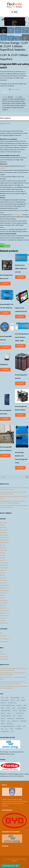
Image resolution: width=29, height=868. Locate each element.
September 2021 (4, 543)
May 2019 (2, 575)
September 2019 (4, 568)
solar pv (3, 723)
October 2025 (3, 538)
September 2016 (4, 616)
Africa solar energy (15, 697)
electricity (3, 703)
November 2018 (4, 585)
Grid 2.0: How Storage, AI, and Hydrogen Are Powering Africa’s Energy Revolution (13, 506)
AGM (23, 697)
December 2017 (4, 603)
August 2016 (3, 618)
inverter (3, 713)
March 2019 (3, 578)
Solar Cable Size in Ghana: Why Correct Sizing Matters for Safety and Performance (14, 489)
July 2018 (2, 595)
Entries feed (3, 654)
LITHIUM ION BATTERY (19, 713)
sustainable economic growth (8, 726)
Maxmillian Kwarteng (6, 716)
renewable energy (20, 718)
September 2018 (4, 590)
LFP (3, 105)
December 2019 (4, 565)
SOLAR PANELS (23, 721)
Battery (13, 700)
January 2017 (3, 608)
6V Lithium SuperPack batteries (16, 99)
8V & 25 (4, 101)
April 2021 (2, 545)
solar (8, 721)
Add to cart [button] (5, 347)
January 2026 (3, 533)
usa (6, 729)
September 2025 (4, 540)
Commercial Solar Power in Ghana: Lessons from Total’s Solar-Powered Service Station (12, 502)
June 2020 (2, 555)
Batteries (10, 97)
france (25, 705)
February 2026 (3, 530)
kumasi (8, 713)
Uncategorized (4, 641)
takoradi (19, 726)
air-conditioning (5, 700)
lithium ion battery (15, 105)
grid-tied (15, 710)
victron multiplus (5, 731)
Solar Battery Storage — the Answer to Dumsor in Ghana (13, 498)
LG (12, 713)
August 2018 (3, 593)
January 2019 (3, 583)
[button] (26, 19)
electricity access (12, 703)
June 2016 (2, 621)
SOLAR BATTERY (15, 721)
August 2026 (3, 522)
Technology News (4, 639)
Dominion (14, 861)
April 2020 (2, 560)
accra (8, 101)
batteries (17, 101)
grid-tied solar (22, 710)
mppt (14, 716)
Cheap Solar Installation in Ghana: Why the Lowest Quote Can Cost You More (13, 493)
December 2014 (4, 623)
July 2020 (2, 553)
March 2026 (3, 527)
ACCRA (2, 697)
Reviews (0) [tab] (5, 124)
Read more (5, 283)
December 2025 (4, 535)
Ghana (23, 103)
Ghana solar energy (21, 708)
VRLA (12, 731)
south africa (10, 723)
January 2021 (3, 548)
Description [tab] (5, 118)
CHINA (18, 700)
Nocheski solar (10, 718)
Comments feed (4, 656)
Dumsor (13, 103)
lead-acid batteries (18, 214)
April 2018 (2, 598)
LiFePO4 (7, 105)
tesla (2, 729)
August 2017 (3, 606)
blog (1, 633)
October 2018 (3, 588)
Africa (12, 101)
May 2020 (2, 558)
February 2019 (3, 580)
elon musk (19, 705)
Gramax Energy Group (5, 710)
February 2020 (3, 563)
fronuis (8, 708)
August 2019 (3, 570)
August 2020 (3, 550)
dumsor (23, 700)
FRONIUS (2, 708)
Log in (1, 651)
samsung (3, 721)
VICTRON (11, 729)
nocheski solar (15, 107)
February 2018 (3, 600)
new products (3, 636)
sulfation (2, 168)
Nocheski (3, 718)
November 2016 (4, 611)
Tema (24, 726)
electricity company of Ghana (8, 705)
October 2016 (3, 613)
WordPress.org (4, 659)
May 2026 (2, 525)
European (18, 103)
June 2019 (2, 573)
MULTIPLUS (20, 716)
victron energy (18, 729)
